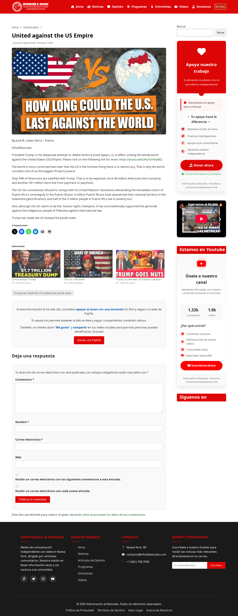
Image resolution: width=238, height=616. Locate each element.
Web (18, 457)
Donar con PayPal (89, 340)
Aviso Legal (135, 610)
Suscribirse (216, 565)
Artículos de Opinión (91, 560)
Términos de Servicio (111, 610)
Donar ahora (203, 165)
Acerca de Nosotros (159, 610)
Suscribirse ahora (203, 365)
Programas (139, 7)
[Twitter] (33, 578)
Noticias (97, 7)
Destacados (31, 27)
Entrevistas (163, 7)
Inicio (80, 7)
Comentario (24, 379)
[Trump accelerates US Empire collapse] (140, 264)
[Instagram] (43, 578)
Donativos (204, 7)
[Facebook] (24, 578)
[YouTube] (52, 578)
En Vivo (220, 7)
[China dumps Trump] (36, 264)
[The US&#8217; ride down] (88, 264)
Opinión (117, 7)
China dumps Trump (24, 279)
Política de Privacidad (80, 610)
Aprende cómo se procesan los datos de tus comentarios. (108, 515)
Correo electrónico (29, 439)
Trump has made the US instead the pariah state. (43, 293)
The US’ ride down (74, 279)
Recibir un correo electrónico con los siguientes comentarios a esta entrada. (68, 479)
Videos (183, 7)
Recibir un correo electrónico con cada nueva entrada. (52, 491)
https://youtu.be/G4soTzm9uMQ (141, 159)
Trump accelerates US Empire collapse (138, 279)
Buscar (181, 26)
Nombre (22, 422)
